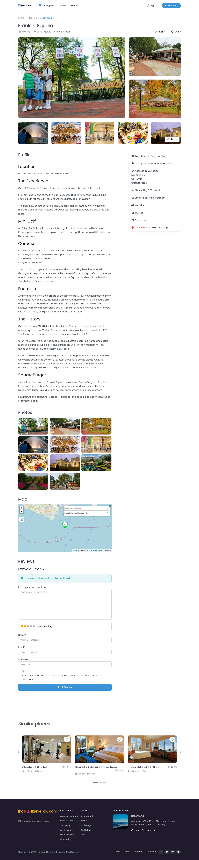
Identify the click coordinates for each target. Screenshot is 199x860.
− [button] (21, 511)
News (83, 831)
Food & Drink (66, 817)
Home (21, 17)
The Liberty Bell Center (90, 767)
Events (74, 5)
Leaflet (75, 550)
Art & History (66, 826)
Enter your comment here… (34, 587)
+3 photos (172, 139)
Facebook (140, 220)
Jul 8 (136, 827)
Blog (127, 848)
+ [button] (21, 507)
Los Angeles (48, 5)
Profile (24, 155)
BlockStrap (56, 848)
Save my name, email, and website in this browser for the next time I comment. (61, 677)
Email (21, 647)
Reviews (26, 561)
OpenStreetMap (95, 550)
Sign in (154, 5)
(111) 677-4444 (151, 190)
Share (178, 31)
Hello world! (138, 813)
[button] (154, 228)
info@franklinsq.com (153, 197)
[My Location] (87, 513)
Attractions (153, 163)
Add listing (173, 5)
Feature (169, 163)
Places (63, 5)
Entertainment (67, 831)
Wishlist (84, 817)
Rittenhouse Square (35, 767)
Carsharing (65, 836)
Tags (164, 156)
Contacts (151, 848)
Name (22, 635)
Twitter (139, 212)
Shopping (65, 822)
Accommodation (69, 813)
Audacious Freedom (141, 767)
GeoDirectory (73, 848)
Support (138, 848)
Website (23, 659)
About (117, 848)
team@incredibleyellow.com (36, 818)
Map (22, 499)
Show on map (62, 31)
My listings (86, 822)
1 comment (150, 827)
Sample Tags (148, 156)
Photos (25, 412)
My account (87, 813)
